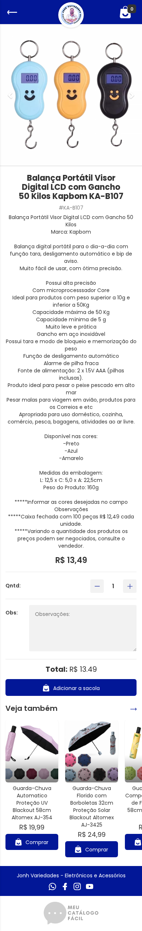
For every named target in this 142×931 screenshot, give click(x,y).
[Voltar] (11, 12)
